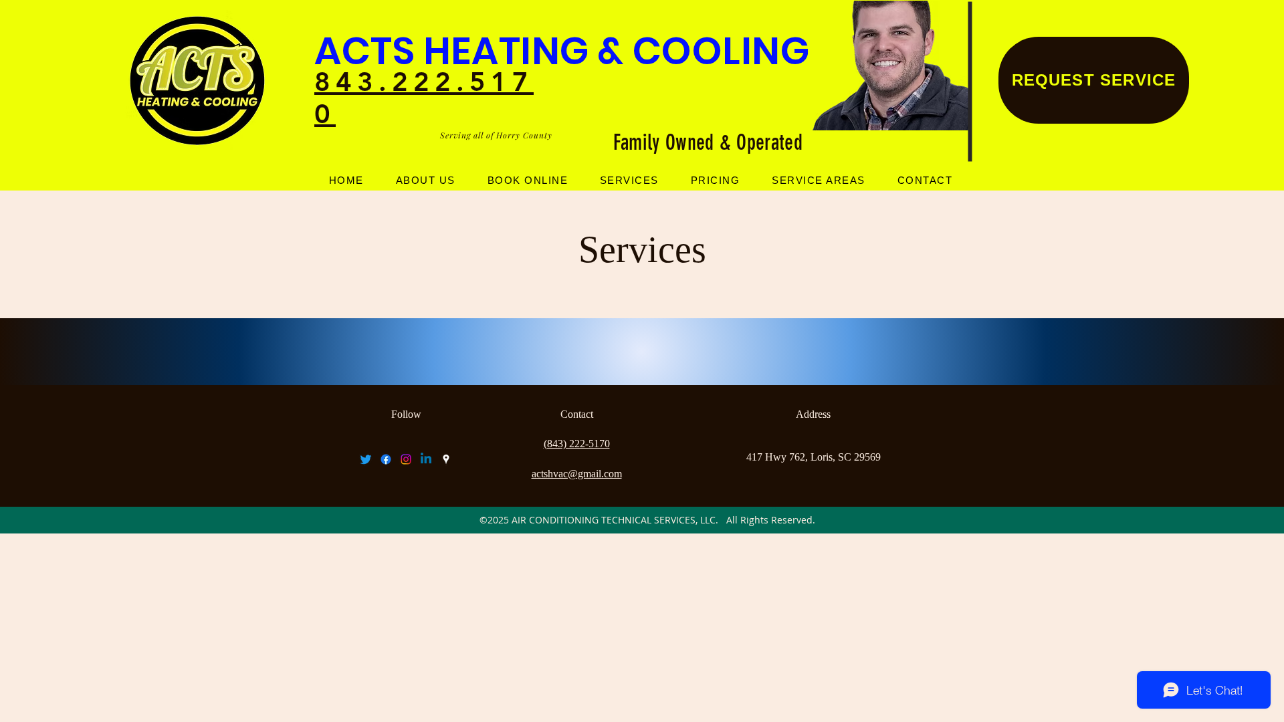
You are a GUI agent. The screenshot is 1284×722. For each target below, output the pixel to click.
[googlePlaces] (446, 459)
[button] (629, 180)
